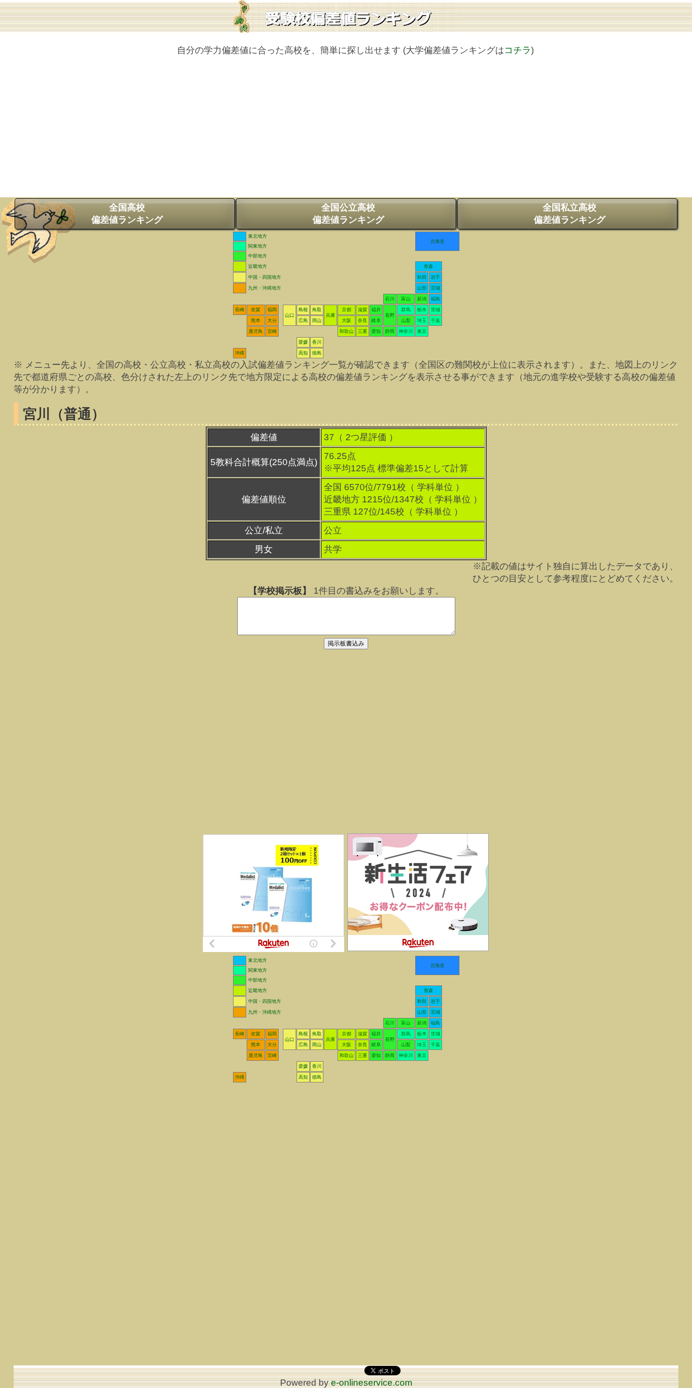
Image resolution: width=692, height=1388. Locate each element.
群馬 (405, 309)
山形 (421, 288)
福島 (435, 298)
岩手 (435, 277)
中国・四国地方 (264, 277)
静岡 (389, 331)
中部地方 (257, 255)
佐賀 (255, 309)
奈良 (362, 320)
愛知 (376, 331)
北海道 (437, 241)
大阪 (346, 320)
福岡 (272, 309)
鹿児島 (256, 331)
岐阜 (376, 320)
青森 (428, 266)
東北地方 (257, 236)
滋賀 (362, 309)
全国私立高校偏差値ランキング (569, 213)
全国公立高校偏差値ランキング (348, 213)
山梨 (405, 320)
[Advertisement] (346, 131)
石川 (389, 298)
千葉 (435, 320)
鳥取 (317, 309)
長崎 (239, 309)
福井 (376, 309)
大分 (272, 320)
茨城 (435, 309)
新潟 (421, 298)
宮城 (435, 288)
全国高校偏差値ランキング (127, 213)
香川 (317, 342)
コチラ (517, 50)
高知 (303, 352)
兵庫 (330, 315)
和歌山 (346, 331)
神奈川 (406, 331)
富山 (405, 298)
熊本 (255, 320)
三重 (362, 331)
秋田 (421, 277)
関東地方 (257, 246)
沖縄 (239, 352)
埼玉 (421, 320)
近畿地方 (257, 266)
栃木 (421, 309)
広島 (303, 320)
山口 (289, 315)
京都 (346, 309)
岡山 (317, 320)
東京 (421, 331)
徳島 (317, 352)
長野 (389, 315)
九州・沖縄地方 (264, 288)
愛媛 (303, 342)
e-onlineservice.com (371, 1383)
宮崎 (272, 331)
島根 (303, 309)
